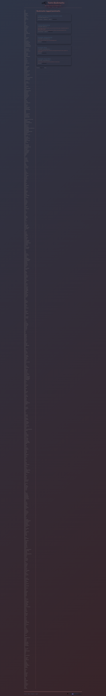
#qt (24, 536)
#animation (26, 160)
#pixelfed (25, 504)
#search (25, 569)
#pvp (25, 530)
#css (25, 249)
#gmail (25, 338)
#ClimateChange (27, 42)
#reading (25, 542)
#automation (26, 175)
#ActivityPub (26, 26)
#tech (25, 612)
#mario (25, 420)
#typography (26, 645)
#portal (25, 517)
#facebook (26, 295)
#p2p (25, 484)
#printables (26, 524)
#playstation (26, 507)
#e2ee (25, 278)
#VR (25, 143)
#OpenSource (26, 108)
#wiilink (25, 669)
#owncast (26, 483)
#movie (25, 450)
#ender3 (25, 291)
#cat (25, 209)
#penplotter (26, 495)
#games (25, 326)
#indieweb (26, 369)
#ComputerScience (27, 45)
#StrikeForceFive (27, 134)
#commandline (26, 240)
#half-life (25, 353)
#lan (25, 393)
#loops (25, 412)
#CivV (25, 39)
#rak (25, 539)
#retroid (25, 551)
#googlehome (26, 345)
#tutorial (25, 635)
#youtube (25, 685)
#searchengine (26, 570)
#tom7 (25, 625)
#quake (25, 537)
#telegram (26, 613)
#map (25, 417)
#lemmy (25, 398)
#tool (25, 626)
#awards (25, 176)
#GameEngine (26, 66)
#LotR (25, 89)
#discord (25, 269)
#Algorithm (26, 27)
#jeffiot (25, 386)
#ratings (25, 541)
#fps (25, 315)
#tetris (25, 618)
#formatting (26, 313)
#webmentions (26, 665)
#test (25, 616)
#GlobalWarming (27, 70)
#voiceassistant (27, 655)
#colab (25, 236)
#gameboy (26, 323)
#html (25, 364)
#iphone (25, 381)
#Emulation (26, 54)
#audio (25, 174)
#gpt (25, 347)
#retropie (25, 552)
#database (26, 253)
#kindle (25, 392)
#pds (25, 492)
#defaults (25, 262)
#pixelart (25, 503)
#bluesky (25, 194)
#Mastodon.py (26, 95)
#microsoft (26, 439)
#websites (26, 667)
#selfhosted (26, 574)
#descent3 (26, 264)
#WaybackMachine (27, 146)
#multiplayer (26, 454)
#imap (25, 368)
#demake (25, 263)
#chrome (25, 220)
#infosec (25, 371)
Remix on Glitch (77, 694)
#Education (26, 53)
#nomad (25, 468)
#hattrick (25, 357)
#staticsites (26, 599)
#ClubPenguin (26, 43)
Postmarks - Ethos (42, 47)
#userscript (26, 648)
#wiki (25, 671)
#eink (25, 282)
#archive (25, 165)
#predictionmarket (27, 520)
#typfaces (26, 644)
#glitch (50, 19)
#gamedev (26, 325)
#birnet (25, 186)
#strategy (25, 603)
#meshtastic (26, 434)
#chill (25, 219)
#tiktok (25, 623)
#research (26, 547)
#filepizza (25, 302)
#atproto (25, 172)
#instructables (26, 374)
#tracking (25, 629)
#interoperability (27, 378)
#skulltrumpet (26, 579)
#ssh (25, 596)
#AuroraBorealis (27, 33)
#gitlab (25, 335)
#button (25, 204)
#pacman (25, 485)
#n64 (25, 457)
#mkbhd (25, 443)
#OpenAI (25, 106)
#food (25, 310)
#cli (24, 230)
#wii (24, 668)
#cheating (26, 217)
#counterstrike (26, 247)
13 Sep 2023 (40, 26)
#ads (25, 155)
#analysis (25, 157)
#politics (25, 514)
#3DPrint (25, 14)
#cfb (25, 214)
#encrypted (26, 290)
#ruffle (25, 562)
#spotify (25, 594)
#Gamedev (26, 67)
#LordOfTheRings (27, 88)
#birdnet (25, 183)
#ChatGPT (26, 38)
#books (25, 196)
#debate (25, 256)
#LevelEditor (26, 86)
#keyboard (26, 391)
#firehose (25, 305)
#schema (25, 568)
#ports (25, 518)
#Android (25, 28)
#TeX (25, 135)
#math (25, 424)
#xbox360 (26, 680)
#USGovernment (27, 140)
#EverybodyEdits (27, 56)
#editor (25, 281)
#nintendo (26, 466)
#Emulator (26, 55)
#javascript (26, 385)
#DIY (25, 47)
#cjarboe (25, 226)
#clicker (25, 231)
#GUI (25, 65)
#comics (25, 239)
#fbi (24, 299)
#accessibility (26, 151)
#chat (25, 215)
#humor (25, 365)
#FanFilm (25, 58)
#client (25, 232)
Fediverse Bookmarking (44, 25)
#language (26, 396)
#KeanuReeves (26, 82)
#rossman (26, 560)
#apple (25, 164)
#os (24, 482)
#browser (25, 200)
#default (39, 41)
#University (26, 142)
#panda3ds (26, 486)
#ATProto (25, 25)
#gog (25, 342)
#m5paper (26, 414)
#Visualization (26, 145)
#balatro (25, 177)
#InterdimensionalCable (28, 77)
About (49, 7)
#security (25, 571)
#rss (25, 561)
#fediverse (45, 19)
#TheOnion (26, 139)
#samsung (26, 563)
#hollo (25, 360)
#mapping (26, 418)
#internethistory (27, 377)
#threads (25, 621)
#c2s (25, 205)
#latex (25, 397)
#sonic (25, 590)
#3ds (25, 20)
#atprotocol (26, 173)
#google (25, 344)
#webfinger (26, 664)
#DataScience (26, 49)
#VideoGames (26, 144)
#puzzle (25, 529)
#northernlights (27, 472)
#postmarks (26, 519)
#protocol (25, 526)
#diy (25, 270)
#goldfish (25, 343)
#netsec (25, 463)
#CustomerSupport (27, 46)
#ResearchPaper (27, 121)
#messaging (26, 435)
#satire (25, 567)
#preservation (26, 521)
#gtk (25, 349)
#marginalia (26, 419)
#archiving (26, 167)
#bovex (25, 199)
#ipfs (25, 380)
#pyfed (25, 532)
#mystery (25, 456)
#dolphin (25, 272)
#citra (25, 224)
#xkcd (25, 681)
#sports (25, 593)
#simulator (26, 578)
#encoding (26, 289)
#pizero (25, 505)
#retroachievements (27, 549)
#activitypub (40, 19)
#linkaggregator (27, 402)
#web (25, 660)
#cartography (26, 208)
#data (25, 252)
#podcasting (26, 511)
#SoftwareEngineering (28, 131)
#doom (25, 273)
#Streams (25, 133)
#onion (25, 478)
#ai (24, 156)
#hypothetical (26, 367)
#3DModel (26, 13)
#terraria (25, 615)
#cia (25, 221)
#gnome (25, 339)
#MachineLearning (27, 90)
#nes (25, 461)
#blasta (25, 188)
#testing (25, 617)
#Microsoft (26, 97)
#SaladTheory (26, 124)
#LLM (25, 85)
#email (25, 285)
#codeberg (26, 235)
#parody (25, 488)
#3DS (25, 16)
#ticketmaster (26, 622)
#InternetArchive (27, 78)
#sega (25, 572)
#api (25, 162)
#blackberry (26, 187)
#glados (25, 336)
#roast (25, 557)
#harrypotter (26, 356)
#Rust (25, 123)
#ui (24, 646)
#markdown (26, 421)
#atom (25, 171)
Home (25, 693)
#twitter (25, 639)
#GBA (25, 64)
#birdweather (26, 185)
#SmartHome (26, 129)
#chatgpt (25, 216)
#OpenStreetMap (27, 109)
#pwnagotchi (26, 531)
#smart (25, 582)
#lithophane (26, 408)
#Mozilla (25, 98)
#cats (25, 210)
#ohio (25, 475)
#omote (25, 477)
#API (25, 24)
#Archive (25, 31)
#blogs (25, 193)
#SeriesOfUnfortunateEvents (29, 128)
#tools (25, 627)
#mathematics (26, 425)
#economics (26, 280)
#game (25, 322)
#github (45, 31)
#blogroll (25, 192)
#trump (25, 633)
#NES (25, 99)
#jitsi (25, 387)
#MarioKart (26, 92)
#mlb (25, 444)
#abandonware (26, 150)
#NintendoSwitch (27, 102)
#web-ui (25, 661)
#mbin (25, 428)
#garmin (25, 328)
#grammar (26, 348)
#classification (26, 227)
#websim (25, 666)
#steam (25, 600)
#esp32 (25, 293)
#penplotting (26, 496)
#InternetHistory (27, 79)
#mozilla (25, 452)
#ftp (25, 318)
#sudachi (25, 605)
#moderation (26, 449)
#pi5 (25, 500)
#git (24, 333)
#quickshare (26, 538)
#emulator (26, 288)
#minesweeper (26, 441)
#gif (25, 331)
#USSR (25, 141)
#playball (25, 506)
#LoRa (25, 87)
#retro (25, 548)
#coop (25, 246)
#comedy (25, 238)
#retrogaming (26, 550)
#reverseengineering (27, 553)
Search (53, 7)
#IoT (25, 80)
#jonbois (25, 388)
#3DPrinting (26, 15)
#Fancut (25, 59)
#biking (25, 181)
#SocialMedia (26, 130)
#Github (25, 69)
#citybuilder (26, 225)
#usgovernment (27, 650)
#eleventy (26, 284)
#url (24, 647)
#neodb (25, 460)
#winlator (25, 675)
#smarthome (26, 583)
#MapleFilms (26, 91)
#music (25, 455)
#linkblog (25, 403)
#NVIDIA (25, 100)
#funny (25, 321)
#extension (26, 294)
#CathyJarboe (26, 37)
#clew (25, 229)
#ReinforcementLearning (28, 119)
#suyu (25, 607)
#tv (24, 636)
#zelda (25, 687)
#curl (25, 250)
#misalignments (27, 442)
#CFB (25, 35)
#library (25, 400)
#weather (25, 658)
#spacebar (26, 591)
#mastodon (26, 423)
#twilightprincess (27, 637)
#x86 (25, 678)
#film (25, 303)
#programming (26, 525)
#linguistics (26, 401)
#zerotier (25, 688)
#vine (25, 653)
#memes (25, 433)
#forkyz (25, 312)
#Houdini (25, 76)
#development (26, 268)
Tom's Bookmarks (55, 3)
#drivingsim (26, 275)
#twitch (25, 638)
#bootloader (26, 197)
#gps (25, 346)
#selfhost (25, 573)
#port (25, 516)
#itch (25, 382)
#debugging (26, 258)
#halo (25, 354)
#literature (26, 407)
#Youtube (25, 149)
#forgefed (26, 311)
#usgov (25, 649)
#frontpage (26, 317)
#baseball (26, 178)
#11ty (25, 10)
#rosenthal (26, 559)
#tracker (25, 628)
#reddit (25, 543)
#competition (26, 241)
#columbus (26, 237)
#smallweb (26, 581)
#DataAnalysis (26, 48)
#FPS (25, 57)
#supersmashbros (27, 606)
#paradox (25, 487)
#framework (26, 316)
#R (24, 118)
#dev (25, 267)
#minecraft (26, 440)
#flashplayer (26, 307)
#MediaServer (26, 96)
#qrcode (25, 535)
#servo (25, 575)
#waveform (26, 657)
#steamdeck (26, 601)
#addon (25, 154)
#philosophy (26, 497)
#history (25, 359)
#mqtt (25, 453)
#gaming (25, 327)
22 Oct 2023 (40, 17)
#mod (25, 446)
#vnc (25, 654)
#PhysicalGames (27, 113)
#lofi (25, 411)
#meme (25, 432)
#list (25, 406)
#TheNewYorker (27, 138)
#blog (25, 189)
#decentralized (26, 260)
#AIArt (25, 22)
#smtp (25, 584)
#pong (25, 515)
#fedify (25, 300)
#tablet (25, 610)
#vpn (25, 656)
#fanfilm (25, 296)
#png (25, 509)
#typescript (26, 642)
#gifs (25, 332)
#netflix (25, 462)
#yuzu (25, 686)
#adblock (25, 153)
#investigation (26, 379)
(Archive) (49, 17)
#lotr (25, 413)
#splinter (25, 592)
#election (25, 283)
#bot (25, 198)
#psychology (26, 528)
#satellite (25, 564)
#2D (25, 11)
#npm (25, 473)
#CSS (25, 36)
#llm (25, 410)
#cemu (25, 213)
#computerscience (27, 242)
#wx (25, 677)
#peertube (26, 494)
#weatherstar (26, 659)
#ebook (25, 279)
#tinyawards (26, 624)
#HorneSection (26, 75)
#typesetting (26, 643)
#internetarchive (27, 376)
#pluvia (25, 508)
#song (25, 589)
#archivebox (26, 166)
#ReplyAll (25, 120)
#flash (25, 306)
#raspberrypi (26, 540)
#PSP (25, 111)
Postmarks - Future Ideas (44, 59)
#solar (25, 586)
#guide (25, 350)
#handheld (26, 355)
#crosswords (26, 248)
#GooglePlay (26, 71)
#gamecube (26, 324)
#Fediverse (26, 60)
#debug (25, 257)
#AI (24, 21)
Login (56, 7)
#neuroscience (26, 464)
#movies (25, 451)
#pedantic (26, 493)
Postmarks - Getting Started (45, 37)
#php (25, 499)
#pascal (25, 489)
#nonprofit (26, 471)
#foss (25, 314)
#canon (25, 207)
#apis (25, 163)
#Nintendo (26, 101)
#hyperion (26, 366)
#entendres (26, 292)
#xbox (25, 679)
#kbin (25, 390)
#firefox (25, 304)
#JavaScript (26, 81)
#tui (24, 634)
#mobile (25, 445)
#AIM (25, 23)
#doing (25, 271)
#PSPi (25, 112)
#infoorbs (25, 370)
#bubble (25, 203)
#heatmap (26, 358)
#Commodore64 (27, 44)
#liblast (25, 399)
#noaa (25, 467)
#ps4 (25, 527)
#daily (25, 251)
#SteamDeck (26, 132)
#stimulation (26, 602)
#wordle (25, 676)
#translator (26, 632)
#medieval (26, 430)
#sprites (25, 595)
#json (25, 389)
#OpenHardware (27, 107)
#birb (25, 182)
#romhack (26, 558)
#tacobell (25, 611)
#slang (25, 580)
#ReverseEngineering (28, 122)
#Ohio (25, 103)
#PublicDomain (26, 117)
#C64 (25, 34)
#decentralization (27, 259)
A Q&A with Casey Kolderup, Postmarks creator (50, 16)
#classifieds (26, 228)
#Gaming (25, 68)
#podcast (25, 510)
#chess (25, 218)
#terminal (25, 614)
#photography (26, 498)
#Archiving (26, 32)
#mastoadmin (26, 422)
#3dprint (25, 17)
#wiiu (25, 670)
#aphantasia (26, 161)
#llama (25, 409)
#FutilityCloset (26, 63)
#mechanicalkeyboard (28, 429)
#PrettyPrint (26, 114)
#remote (25, 546)
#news (25, 465)
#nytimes (25, 474)
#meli (25, 431)
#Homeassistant (27, 74)
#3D (25, 12)
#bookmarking (40, 31)
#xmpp (25, 682)
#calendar (26, 206)
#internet (25, 375)
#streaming (26, 604)
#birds (25, 184)
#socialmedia (26, 585)
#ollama (25, 476)
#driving (25, 274)
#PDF (25, 110)
